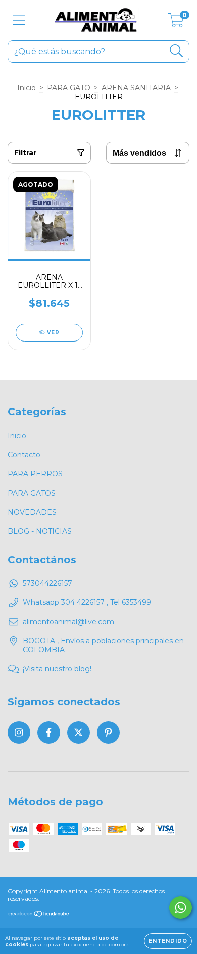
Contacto (24, 454)
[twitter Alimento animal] (78, 732)
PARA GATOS (32, 493)
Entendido (168, 941)
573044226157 (47, 583)
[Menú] (19, 20)
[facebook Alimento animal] (48, 732)
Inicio (26, 87)
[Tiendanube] (39, 914)
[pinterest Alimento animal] (108, 732)
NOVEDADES (32, 512)
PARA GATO (68, 87)
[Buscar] (176, 51)
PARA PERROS (35, 474)
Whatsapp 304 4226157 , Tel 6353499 (87, 602)
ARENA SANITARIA (136, 87)
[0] (176, 22)
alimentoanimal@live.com (68, 621)
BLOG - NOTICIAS (40, 531)
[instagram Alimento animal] (19, 732)
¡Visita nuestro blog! (57, 668)
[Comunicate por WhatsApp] (180, 907)
